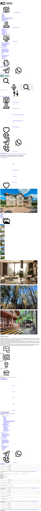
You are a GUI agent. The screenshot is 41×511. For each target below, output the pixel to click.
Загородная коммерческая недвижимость (18, 114)
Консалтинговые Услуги (3, 47)
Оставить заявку (2, 463)
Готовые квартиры (4, 31)
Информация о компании (5, 55)
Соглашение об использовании (4, 412)
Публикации (3, 57)
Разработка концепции (5, 50)
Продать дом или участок (5, 43)
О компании (2, 444)
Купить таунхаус (6, 427)
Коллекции (3, 20)
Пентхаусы (3, 30)
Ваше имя (10, 465)
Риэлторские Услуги (15, 41)
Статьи (3, 58)
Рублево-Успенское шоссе (3, 157)
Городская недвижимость (15, 27)
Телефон (10, 466)
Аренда (3, 14)
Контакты (3, 449)
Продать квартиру (4, 46)
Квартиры (3, 16)
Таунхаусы (3, 15)
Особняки (5, 429)
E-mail (9, 468)
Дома (2, 13)
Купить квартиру (4, 45)
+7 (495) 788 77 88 (2, 66)
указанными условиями (33, 471)
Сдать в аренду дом (4, 435)
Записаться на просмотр (3, 378)
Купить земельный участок (7, 430)
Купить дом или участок (5, 42)
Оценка (3, 52)
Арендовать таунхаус (5, 19)
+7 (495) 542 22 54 (7, 66)
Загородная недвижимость (16, 12)
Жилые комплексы (4, 34)
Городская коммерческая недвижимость (17, 120)
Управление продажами (5, 442)
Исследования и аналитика (5, 49)
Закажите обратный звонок (4, 379)
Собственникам (4, 56)
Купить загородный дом (5, 29)
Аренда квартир (4, 32)
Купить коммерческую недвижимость (7, 18)
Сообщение (9, 495)
